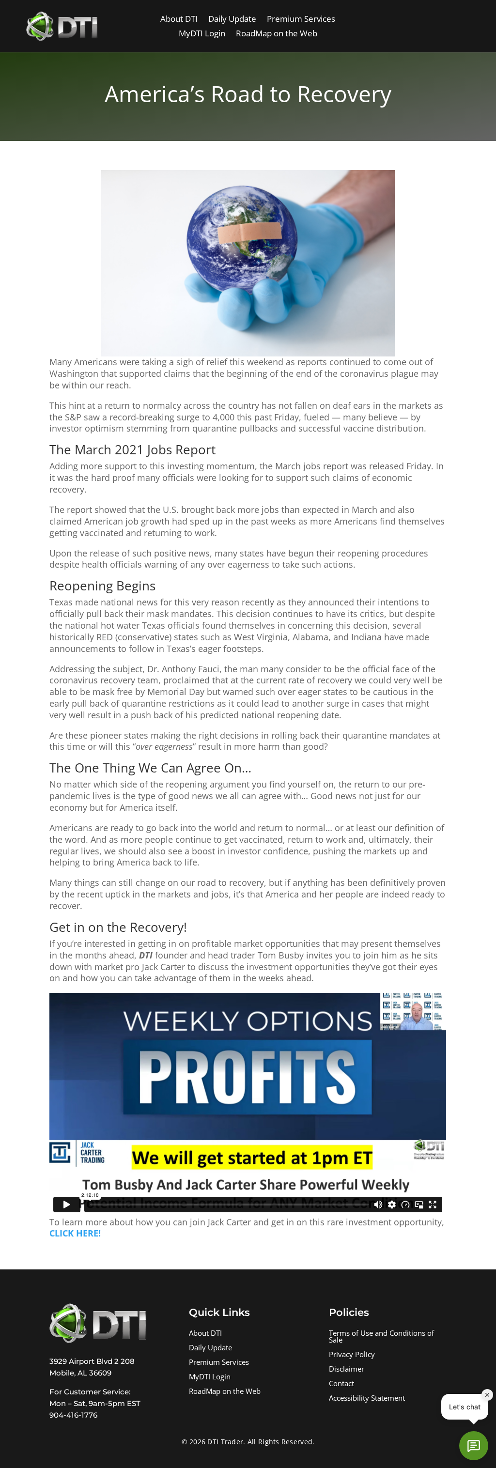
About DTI (179, 19)
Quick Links (219, 1312)
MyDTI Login (202, 34)
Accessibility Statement (367, 1399)
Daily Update (232, 19)
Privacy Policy (352, 1355)
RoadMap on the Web (276, 34)
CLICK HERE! (75, 1233)
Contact (341, 1384)
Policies (349, 1312)
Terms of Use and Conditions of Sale (381, 1337)
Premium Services (301, 19)
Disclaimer (346, 1370)
